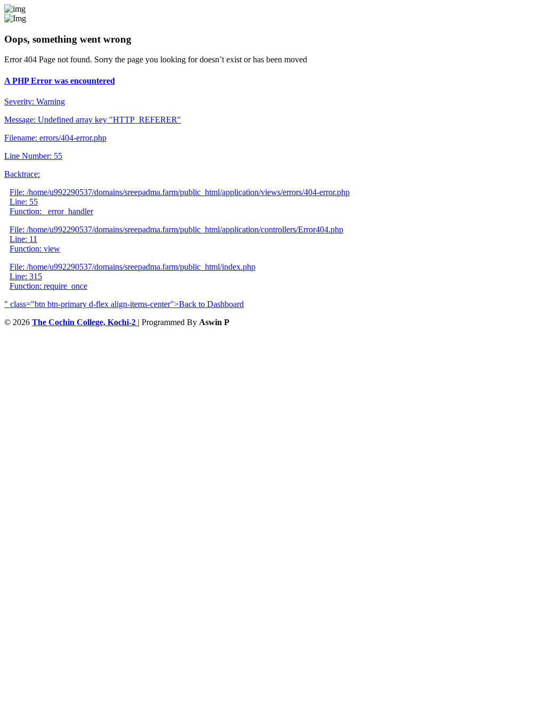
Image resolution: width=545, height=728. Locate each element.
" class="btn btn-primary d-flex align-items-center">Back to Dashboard (124, 304)
